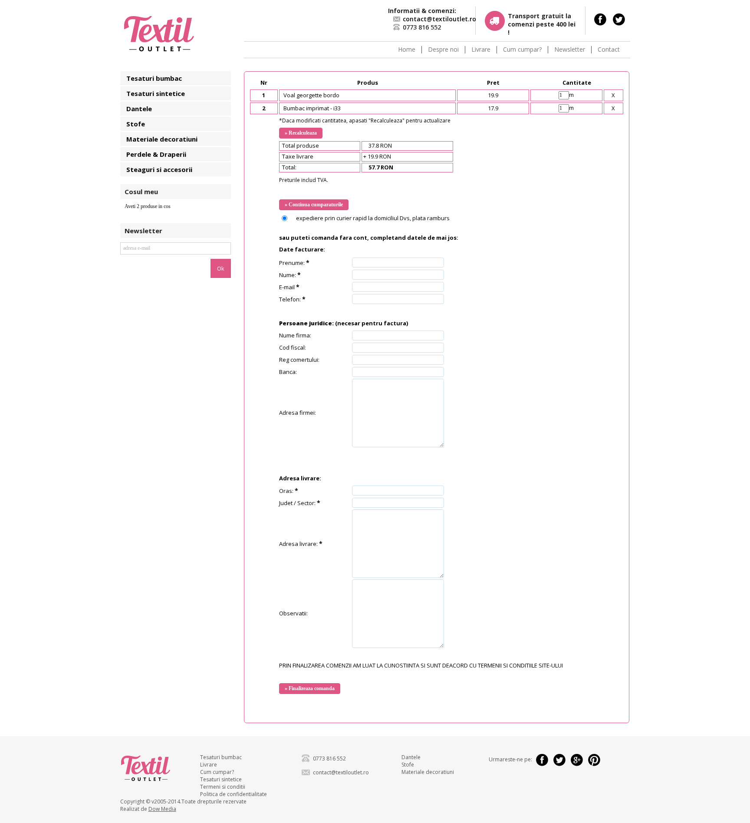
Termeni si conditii (222, 786)
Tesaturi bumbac (154, 78)
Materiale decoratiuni (161, 139)
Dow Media (162, 809)
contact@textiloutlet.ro (439, 19)
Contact (609, 49)
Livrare (480, 49)
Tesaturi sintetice (155, 93)
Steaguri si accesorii (159, 169)
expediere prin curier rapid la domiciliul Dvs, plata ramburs (373, 218)
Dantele (139, 108)
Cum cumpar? (522, 49)
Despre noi (443, 49)
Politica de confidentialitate (233, 794)
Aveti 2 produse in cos (148, 206)
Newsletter (569, 49)
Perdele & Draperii (156, 154)
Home (406, 49)
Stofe (135, 123)
